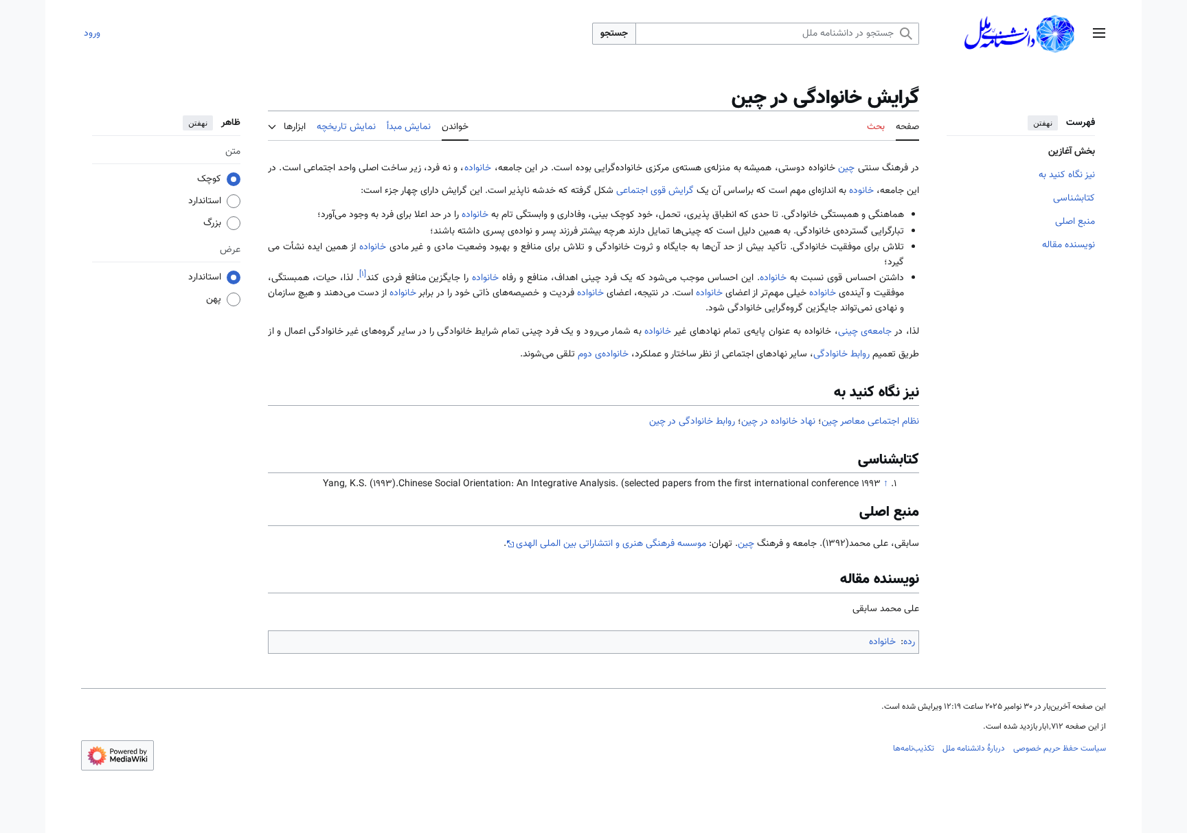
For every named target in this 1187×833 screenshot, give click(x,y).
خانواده (477, 168)
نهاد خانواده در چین (778, 421)
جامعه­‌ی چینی (865, 331)
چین (846, 168)
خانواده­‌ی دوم (603, 354)
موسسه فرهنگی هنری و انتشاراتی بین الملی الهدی (611, 543)
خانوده (861, 190)
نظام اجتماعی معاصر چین (870, 421)
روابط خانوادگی (841, 354)
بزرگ (212, 224)
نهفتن (1042, 123)
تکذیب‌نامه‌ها (913, 748)
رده (909, 642)
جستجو (614, 33)
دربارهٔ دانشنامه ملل (973, 748)
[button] (1099, 34)
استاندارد (204, 202)
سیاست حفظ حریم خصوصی (1059, 748)
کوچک (209, 180)
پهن (213, 300)
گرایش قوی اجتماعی (655, 190)
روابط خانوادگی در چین (692, 421)
